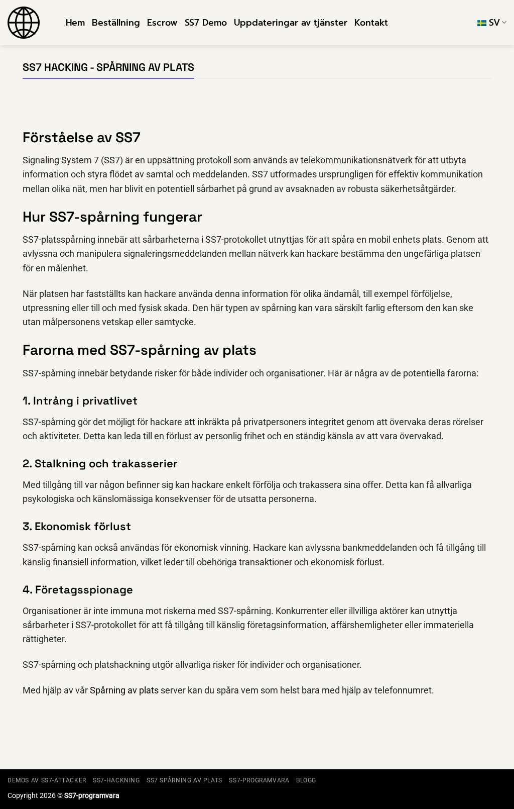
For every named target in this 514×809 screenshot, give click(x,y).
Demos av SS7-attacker (47, 780)
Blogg (306, 780)
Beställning (116, 22)
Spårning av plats (124, 690)
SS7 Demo (206, 22)
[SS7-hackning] (29, 22)
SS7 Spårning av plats (184, 780)
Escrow (162, 22)
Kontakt (371, 22)
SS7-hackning (116, 780)
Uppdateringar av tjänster (290, 22)
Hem (75, 22)
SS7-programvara (259, 780)
